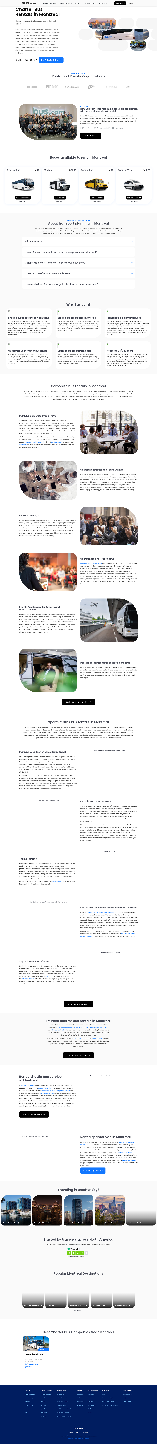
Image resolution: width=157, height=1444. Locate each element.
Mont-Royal (56, 881)
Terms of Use (71, 1436)
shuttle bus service (27, 1085)
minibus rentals (56, 442)
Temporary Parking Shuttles (64, 1416)
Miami (89, 1398)
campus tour (79, 1039)
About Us (103, 3)
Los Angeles (91, 1394)
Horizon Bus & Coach (34, 1354)
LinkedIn (78, 1432)
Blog (26, 1412)
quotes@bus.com (127, 1394)
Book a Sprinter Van (134, 197)
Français (130, 3)
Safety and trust (29, 1405)
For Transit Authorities (62, 1398)
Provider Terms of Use (81, 1436)
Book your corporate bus (78, 702)
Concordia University (75, 1027)
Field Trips (43, 1405)
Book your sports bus (78, 1004)
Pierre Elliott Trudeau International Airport (103, 912)
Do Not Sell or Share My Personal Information (78, 1438)
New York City (91, 1405)
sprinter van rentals (125, 1152)
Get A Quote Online (51, 60)
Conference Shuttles (46, 1394)
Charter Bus (80, 1394)
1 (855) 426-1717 (127, 1401)
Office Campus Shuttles (63, 1412)
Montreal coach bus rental (34, 442)
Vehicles (78, 3)
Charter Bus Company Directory (110, 1405)
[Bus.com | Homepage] (29, 3)
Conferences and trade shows (91, 563)
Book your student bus (78, 1055)
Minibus (79, 1398)
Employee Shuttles (61, 1405)
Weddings (43, 1416)
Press (26, 1409)
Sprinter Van (80, 1401)
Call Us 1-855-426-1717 (26, 60)
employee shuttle (48, 1091)
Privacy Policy (63, 1436)
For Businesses (60, 1394)
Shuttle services (66, 3)
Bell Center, (49, 976)
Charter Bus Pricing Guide (108, 1398)
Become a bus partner (30, 1398)
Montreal (90, 1401)
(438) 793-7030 (31, 1364)
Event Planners (44, 1398)
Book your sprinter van (93, 1170)
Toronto (90, 1412)
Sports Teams (44, 1409)
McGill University (62, 1027)
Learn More (23, 201)
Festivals (43, 1401)
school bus (23, 445)
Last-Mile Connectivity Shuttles (65, 1409)
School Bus (80, 1405)
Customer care (127, 1390)
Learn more (90, 135)
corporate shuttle (63, 1091)
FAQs (103, 1394)
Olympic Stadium (28, 979)
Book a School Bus (97, 197)
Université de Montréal (59, 1030)
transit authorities (47, 1093)
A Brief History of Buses (108, 1401)
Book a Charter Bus (23, 197)
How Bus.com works (30, 1394)
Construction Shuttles (62, 1401)
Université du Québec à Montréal (95, 1027)
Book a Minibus (60, 197)
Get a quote (120, 3)
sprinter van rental (129, 1160)
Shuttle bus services (45, 1088)
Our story (27, 1401)
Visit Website (30, 1367)
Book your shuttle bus (34, 1114)
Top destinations (90, 3)
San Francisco (91, 1409)
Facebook (71, 1432)
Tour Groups (44, 1412)
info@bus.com (126, 1398)
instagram (85, 1432)
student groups (96, 1039)
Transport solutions (50, 3)
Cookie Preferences (92, 1436)
